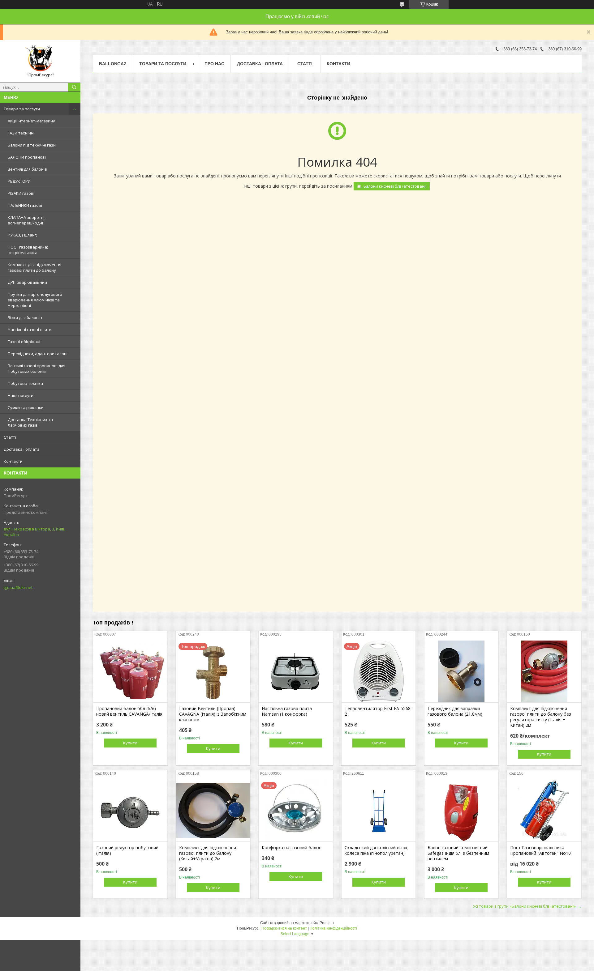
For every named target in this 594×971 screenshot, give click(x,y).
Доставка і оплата (22, 449)
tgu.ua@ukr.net (18, 587)
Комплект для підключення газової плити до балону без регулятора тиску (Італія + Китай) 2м (540, 717)
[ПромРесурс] (40, 58)
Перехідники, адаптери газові (37, 353)
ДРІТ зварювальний (27, 282)
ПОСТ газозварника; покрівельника (28, 249)
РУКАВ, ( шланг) (22, 235)
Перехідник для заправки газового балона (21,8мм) (455, 711)
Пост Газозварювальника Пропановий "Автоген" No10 (540, 850)
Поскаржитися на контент (284, 928)
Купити (130, 743)
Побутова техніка (25, 383)
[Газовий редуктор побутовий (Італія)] (130, 810)
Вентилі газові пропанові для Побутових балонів (36, 368)
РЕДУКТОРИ (19, 181)
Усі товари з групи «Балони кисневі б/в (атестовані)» (524, 906)
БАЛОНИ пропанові (27, 157)
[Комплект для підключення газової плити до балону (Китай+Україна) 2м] (213, 810)
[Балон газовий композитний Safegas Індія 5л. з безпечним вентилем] (461, 810)
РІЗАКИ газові (21, 193)
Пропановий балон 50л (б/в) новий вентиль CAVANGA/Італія (129, 711)
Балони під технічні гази (32, 145)
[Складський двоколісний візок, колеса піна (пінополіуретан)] (378, 810)
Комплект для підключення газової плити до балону (34, 267)
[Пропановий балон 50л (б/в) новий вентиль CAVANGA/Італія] (130, 671)
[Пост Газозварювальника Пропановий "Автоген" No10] (544, 810)
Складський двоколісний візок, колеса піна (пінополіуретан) (377, 850)
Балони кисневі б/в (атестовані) (395, 186)
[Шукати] (74, 87)
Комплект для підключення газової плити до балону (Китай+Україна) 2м (207, 853)
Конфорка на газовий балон (291, 847)
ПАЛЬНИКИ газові (25, 205)
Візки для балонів (25, 317)
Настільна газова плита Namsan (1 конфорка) (287, 711)
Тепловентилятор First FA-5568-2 (378, 711)
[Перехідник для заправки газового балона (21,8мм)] (461, 671)
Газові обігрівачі (24, 341)
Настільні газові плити (30, 329)
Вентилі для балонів (27, 169)
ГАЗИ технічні (21, 133)
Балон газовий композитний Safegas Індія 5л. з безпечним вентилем (458, 853)
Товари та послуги (22, 109)
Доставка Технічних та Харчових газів (30, 422)
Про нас (214, 63)
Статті (10, 437)
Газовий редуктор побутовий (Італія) (127, 850)
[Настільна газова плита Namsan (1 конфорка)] (296, 671)
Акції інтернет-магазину (31, 121)
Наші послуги (20, 395)
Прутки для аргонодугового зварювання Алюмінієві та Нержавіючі (35, 300)
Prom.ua (327, 923)
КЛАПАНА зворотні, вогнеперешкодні (26, 220)
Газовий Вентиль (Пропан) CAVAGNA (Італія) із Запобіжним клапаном (212, 714)
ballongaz (113, 63)
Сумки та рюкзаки (26, 407)
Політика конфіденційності (333, 928)
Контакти (13, 461)
